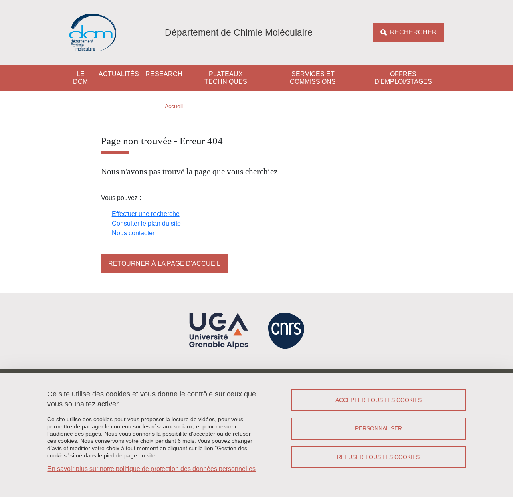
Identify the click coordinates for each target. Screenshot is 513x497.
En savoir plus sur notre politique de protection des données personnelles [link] (151, 468)
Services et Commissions (313, 78)
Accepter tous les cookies (378, 400)
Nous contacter (133, 233)
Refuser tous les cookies (378, 457)
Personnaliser (378, 428)
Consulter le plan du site (146, 223)
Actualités (119, 74)
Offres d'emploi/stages (403, 78)
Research (163, 74)
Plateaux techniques (225, 78)
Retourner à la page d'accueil (164, 263)
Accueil (174, 106)
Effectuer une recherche (146, 213)
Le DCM (80, 78)
